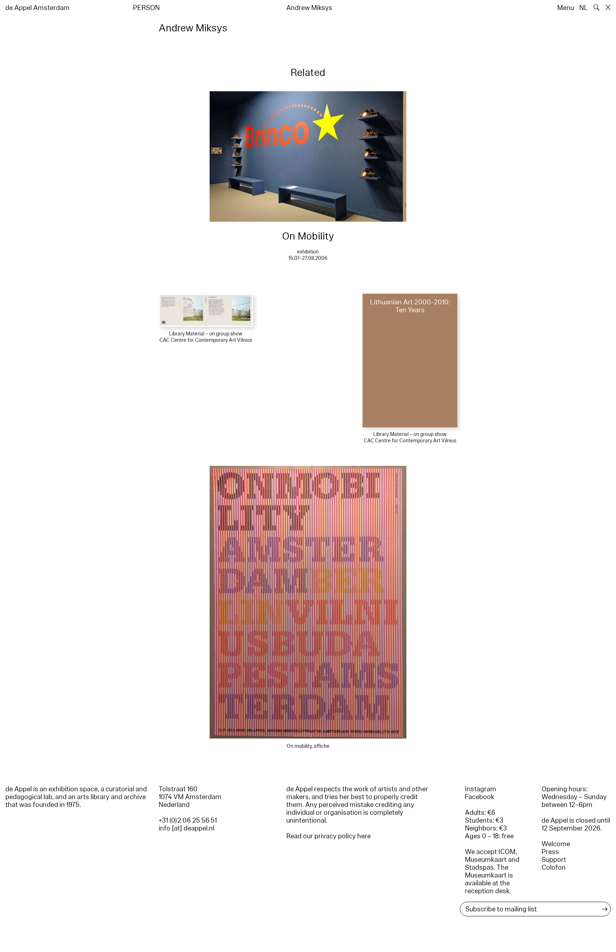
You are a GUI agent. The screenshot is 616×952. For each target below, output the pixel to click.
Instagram (480, 789)
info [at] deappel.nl (186, 828)
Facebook (479, 797)
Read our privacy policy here (328, 836)
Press (550, 851)
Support (553, 859)
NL (583, 7)
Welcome (555, 844)
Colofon (553, 867)
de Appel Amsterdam (37, 7)
